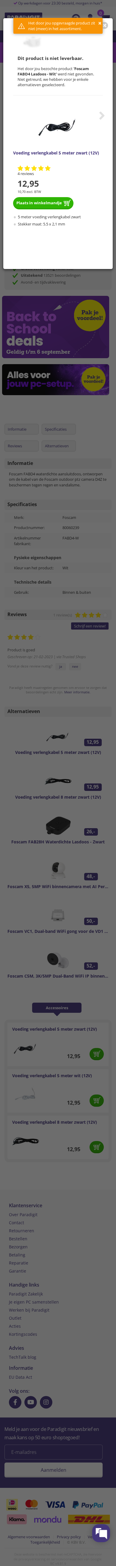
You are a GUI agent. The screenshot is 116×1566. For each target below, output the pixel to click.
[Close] (104, 25)
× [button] (99, 23)
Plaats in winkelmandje (39, 202)
